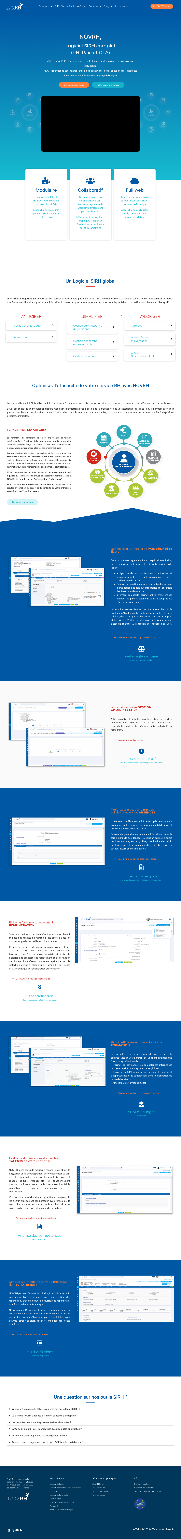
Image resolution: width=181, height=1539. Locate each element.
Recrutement (20, 337)
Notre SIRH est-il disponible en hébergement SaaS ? (39, 1435)
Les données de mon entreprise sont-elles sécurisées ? (41, 1422)
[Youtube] (17, 1530)
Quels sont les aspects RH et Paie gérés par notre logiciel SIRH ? (45, 1409)
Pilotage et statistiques (27, 325)
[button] (161, 6)
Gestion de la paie (84, 356)
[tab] (90, 1409)
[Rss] (21, 1530)
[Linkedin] (9, 1530)
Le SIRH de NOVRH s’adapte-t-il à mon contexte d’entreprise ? (44, 1415)
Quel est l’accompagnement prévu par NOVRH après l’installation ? (47, 1442)
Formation (137, 325)
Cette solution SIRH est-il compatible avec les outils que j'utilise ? (46, 1428)
